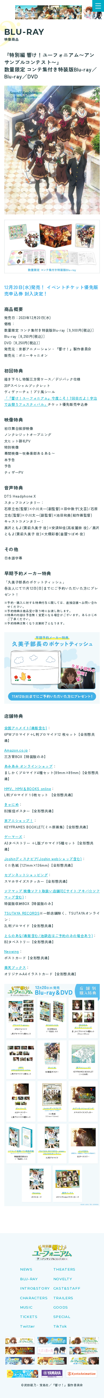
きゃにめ (11, 804)
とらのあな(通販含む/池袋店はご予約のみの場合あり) (48, 935)
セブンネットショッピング (26, 874)
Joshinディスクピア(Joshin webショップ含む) (43, 858)
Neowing (11, 951)
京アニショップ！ (18, 820)
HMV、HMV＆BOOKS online (27, 788)
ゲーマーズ (13, 836)
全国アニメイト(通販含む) (25, 727)
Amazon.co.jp (16, 750)
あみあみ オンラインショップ (28, 766)
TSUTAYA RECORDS (22, 913)
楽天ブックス (15, 967)
